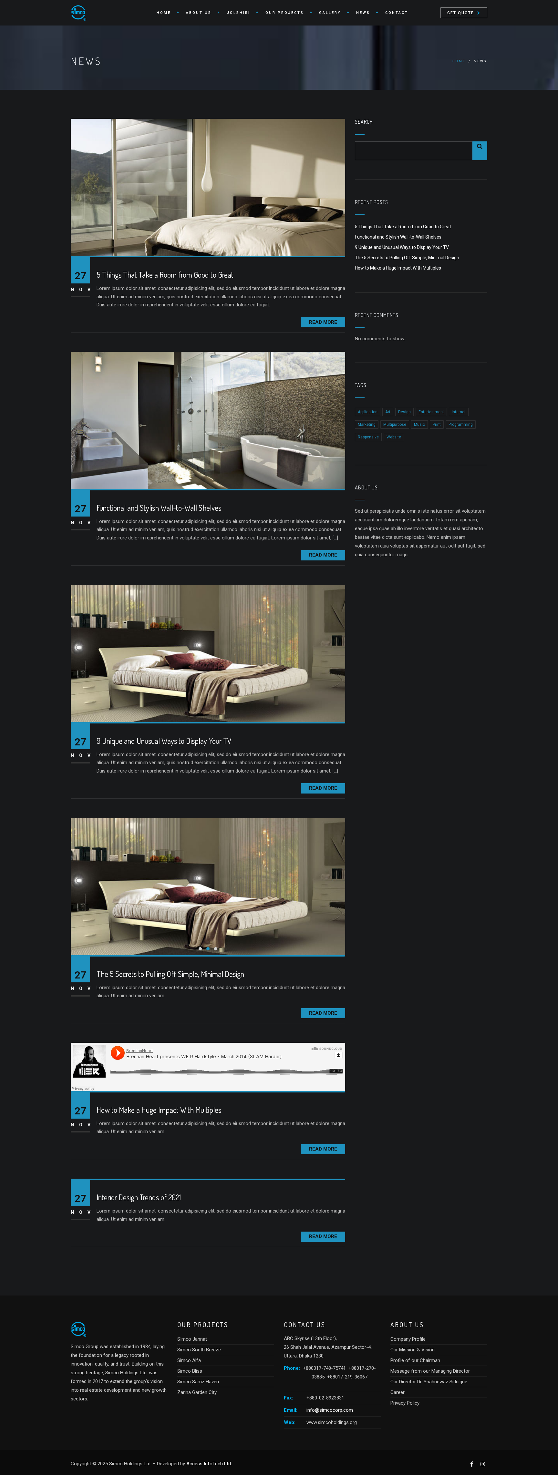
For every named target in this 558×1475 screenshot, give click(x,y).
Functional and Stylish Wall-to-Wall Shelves (159, 508)
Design (404, 412)
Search (364, 122)
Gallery (330, 13)
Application (367, 412)
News (363, 13)
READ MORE (323, 322)
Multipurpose (394, 424)
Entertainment (431, 412)
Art (387, 412)
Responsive (368, 437)
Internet (459, 412)
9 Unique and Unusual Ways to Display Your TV (164, 741)
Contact (396, 13)
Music (419, 424)
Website (394, 437)
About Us (199, 13)
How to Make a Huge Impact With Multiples (159, 1110)
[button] (200, 949)
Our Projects (284, 13)
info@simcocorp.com (329, 1410)
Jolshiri (238, 13)
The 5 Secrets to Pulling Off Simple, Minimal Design (170, 974)
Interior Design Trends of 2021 (139, 1197)
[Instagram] (482, 1464)
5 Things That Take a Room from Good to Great (165, 275)
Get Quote (460, 13)
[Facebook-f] (471, 1464)
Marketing (367, 424)
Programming (461, 424)
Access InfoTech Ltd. (209, 1464)
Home (164, 13)
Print (437, 424)
